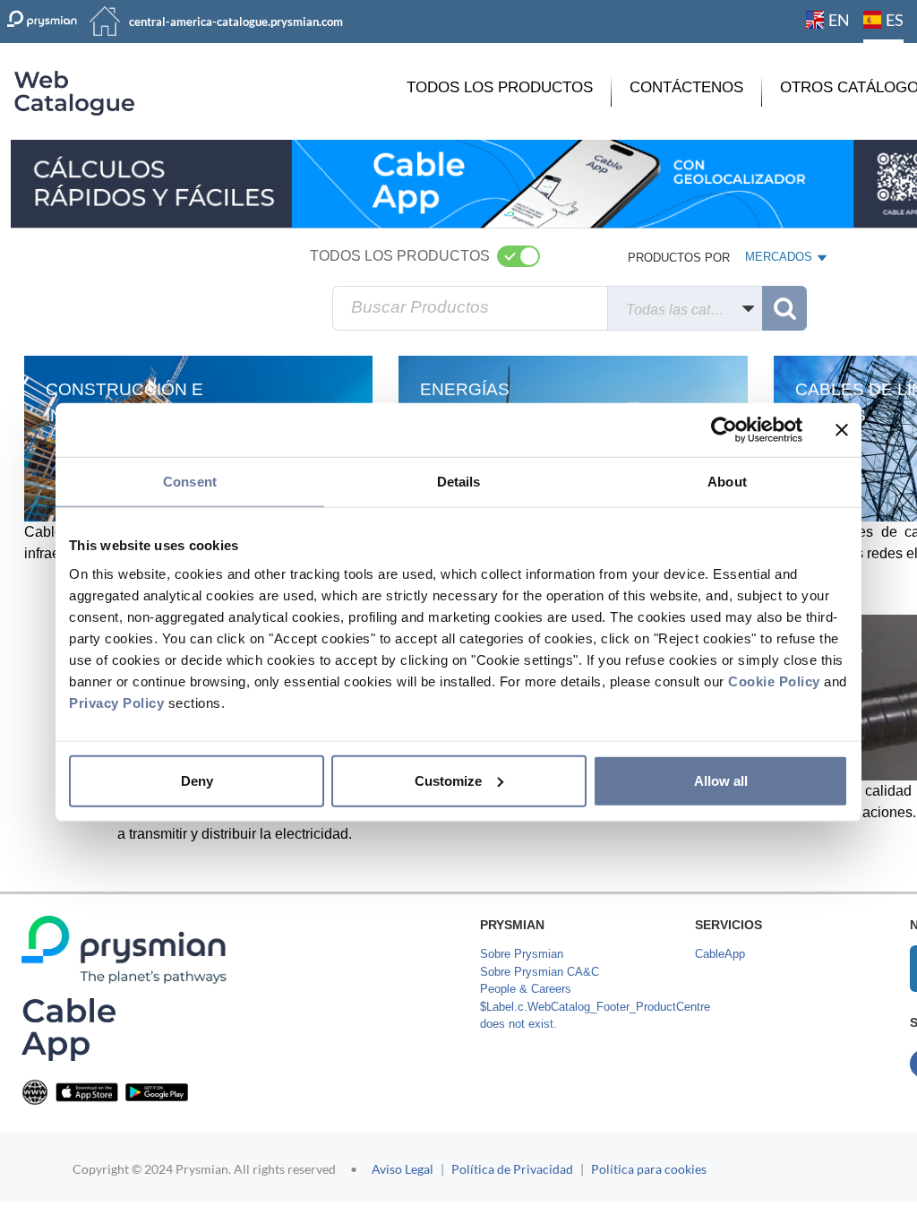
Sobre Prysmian (521, 954)
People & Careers (525, 989)
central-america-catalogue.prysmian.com (236, 21)
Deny (197, 780)
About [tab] (727, 481)
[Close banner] (842, 430)
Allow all (721, 780)
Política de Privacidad (512, 1169)
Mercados (780, 261)
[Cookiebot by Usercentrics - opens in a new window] (724, 430)
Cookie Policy (774, 680)
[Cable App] (68, 1029)
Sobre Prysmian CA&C (539, 971)
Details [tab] (459, 481)
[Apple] (87, 1092)
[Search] (784, 308)
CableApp (720, 954)
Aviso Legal (402, 1169)
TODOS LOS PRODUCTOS (500, 87)
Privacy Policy (116, 702)
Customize (448, 780)
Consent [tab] (190, 481)
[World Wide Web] (34, 1092)
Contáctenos (686, 87)
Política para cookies (649, 1169)
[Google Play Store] (156, 1092)
